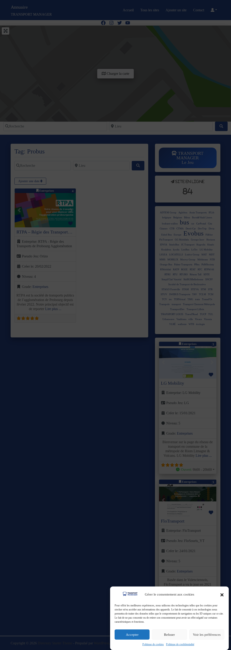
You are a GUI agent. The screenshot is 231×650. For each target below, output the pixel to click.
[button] (222, 594)
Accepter (132, 634)
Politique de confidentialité (180, 644)
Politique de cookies (153, 644)
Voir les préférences (207, 634)
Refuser (169, 634)
